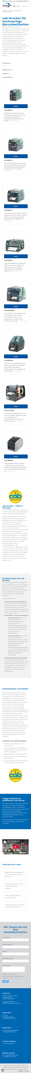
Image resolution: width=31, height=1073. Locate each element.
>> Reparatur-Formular (9, 1056)
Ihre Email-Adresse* (7, 958)
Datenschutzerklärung (13, 978)
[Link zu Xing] (25, 1071)
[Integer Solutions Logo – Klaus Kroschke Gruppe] (6, 5)
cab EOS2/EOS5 (9, 310)
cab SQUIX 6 (8, 210)
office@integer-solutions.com (11, 1003)
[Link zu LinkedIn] (27, 1071)
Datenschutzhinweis (8, 1067)
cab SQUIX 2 (8, 110)
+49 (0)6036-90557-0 (22, 1)
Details (16, 106)
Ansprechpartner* (7, 944)
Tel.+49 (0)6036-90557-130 (10, 1055)
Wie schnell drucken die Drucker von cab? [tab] (12, 896)
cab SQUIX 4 (8, 160)
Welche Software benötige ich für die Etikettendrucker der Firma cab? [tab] (14, 874)
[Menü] (13, 6)
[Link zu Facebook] (23, 1071)
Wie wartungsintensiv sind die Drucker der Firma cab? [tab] (14, 906)
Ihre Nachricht (6, 965)
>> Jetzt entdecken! (8, 1043)
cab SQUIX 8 (8, 260)
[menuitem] (13, 6)
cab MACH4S (8, 360)
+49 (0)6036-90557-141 (9, 1032)
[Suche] (16, 6)
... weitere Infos (14, 120)
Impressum (24, 1065)
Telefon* (4, 951)
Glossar (17, 1067)
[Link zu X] (18, 1071)
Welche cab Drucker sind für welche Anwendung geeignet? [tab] (14, 886)
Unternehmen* (6, 937)
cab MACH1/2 (8, 460)
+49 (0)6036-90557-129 (9, 1018)
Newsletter (22, 1067)
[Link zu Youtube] (21, 1071)
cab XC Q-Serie (9, 410)
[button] (2, 1070)
